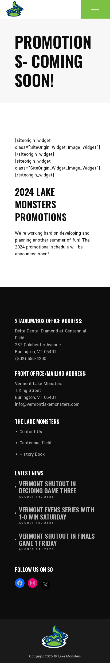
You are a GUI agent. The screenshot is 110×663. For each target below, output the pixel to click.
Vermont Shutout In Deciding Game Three (47, 487)
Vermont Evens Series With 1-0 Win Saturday (56, 513)
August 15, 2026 (36, 523)
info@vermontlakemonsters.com (47, 404)
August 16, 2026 (36, 497)
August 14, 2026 (36, 549)
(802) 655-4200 (30, 359)
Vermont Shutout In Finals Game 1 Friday (57, 539)
